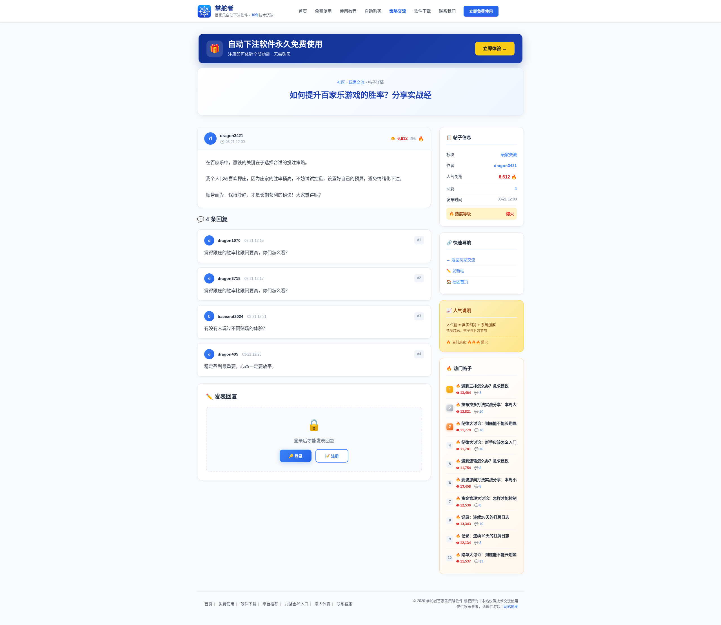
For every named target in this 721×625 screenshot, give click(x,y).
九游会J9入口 (296, 604)
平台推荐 (270, 604)
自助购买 (372, 11)
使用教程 (348, 11)
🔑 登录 (295, 456)
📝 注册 (332, 456)
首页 (303, 11)
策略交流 (397, 11)
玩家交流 (356, 82)
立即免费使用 (481, 11)
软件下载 (422, 11)
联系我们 (447, 11)
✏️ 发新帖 (455, 271)
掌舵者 (224, 8)
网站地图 (511, 606)
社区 (341, 82)
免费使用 (323, 11)
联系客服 (344, 604)
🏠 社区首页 (457, 282)
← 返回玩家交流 (460, 260)
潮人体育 (322, 604)
